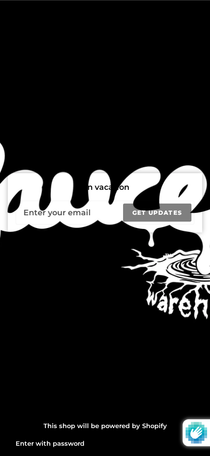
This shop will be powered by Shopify (105, 426)
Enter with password (50, 443)
